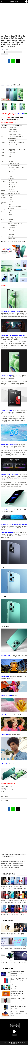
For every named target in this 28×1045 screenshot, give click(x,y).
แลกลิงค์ (14, 1035)
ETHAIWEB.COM (14, 1043)
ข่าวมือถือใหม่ (8, 52)
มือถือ (12, 52)
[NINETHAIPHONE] (13, 1)
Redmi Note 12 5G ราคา (20, 854)
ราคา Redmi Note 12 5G (8, 856)
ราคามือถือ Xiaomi (4, 54)
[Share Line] (13, 61)
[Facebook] (14, 1031)
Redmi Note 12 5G (5, 85)
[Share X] (18, 61)
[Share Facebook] (9, 61)
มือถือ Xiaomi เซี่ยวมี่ (18, 52)
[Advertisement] (14, 17)
